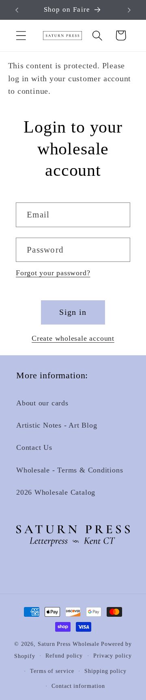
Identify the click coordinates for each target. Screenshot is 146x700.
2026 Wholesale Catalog (55, 492)
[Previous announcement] (17, 10)
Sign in (72, 312)
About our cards (42, 403)
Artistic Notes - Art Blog (56, 425)
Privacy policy (112, 655)
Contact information (78, 686)
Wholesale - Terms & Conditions (69, 470)
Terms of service (52, 671)
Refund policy (64, 655)
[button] (20, 35)
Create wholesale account (73, 338)
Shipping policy (105, 671)
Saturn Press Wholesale (68, 644)
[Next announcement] (129, 10)
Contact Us (34, 447)
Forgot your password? (53, 273)
